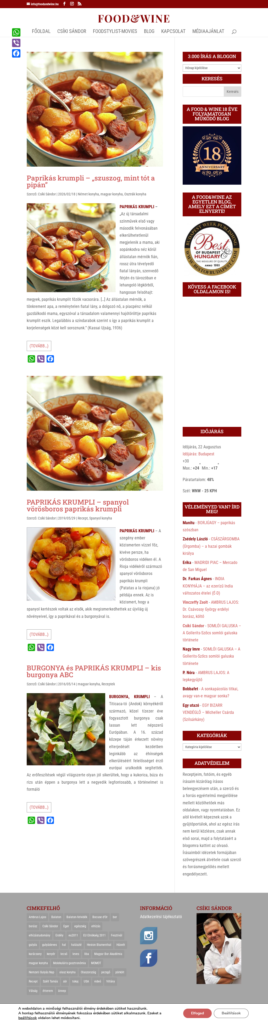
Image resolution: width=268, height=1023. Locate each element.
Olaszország (88, 972)
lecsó (63, 954)
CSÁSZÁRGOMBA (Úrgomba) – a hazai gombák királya (211, 546)
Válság (33, 991)
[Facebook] (16, 53)
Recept (83, 518)
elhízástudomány (39, 935)
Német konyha (88, 194)
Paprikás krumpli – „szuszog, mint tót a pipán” (91, 181)
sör (65, 981)
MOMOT (96, 963)
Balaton (56, 917)
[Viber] (16, 43)
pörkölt (119, 972)
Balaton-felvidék (76, 917)
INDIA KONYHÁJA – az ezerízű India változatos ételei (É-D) (208, 585)
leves (75, 954)
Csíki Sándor (47, 194)
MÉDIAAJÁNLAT (208, 32)
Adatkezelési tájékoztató (161, 916)
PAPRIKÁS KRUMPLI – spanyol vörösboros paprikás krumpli (78, 505)
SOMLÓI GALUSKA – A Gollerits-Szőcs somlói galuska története (212, 632)
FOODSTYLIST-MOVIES (115, 32)
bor (115, 917)
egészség (80, 926)
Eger (66, 926)
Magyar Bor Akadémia (108, 954)
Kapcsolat (173, 32)
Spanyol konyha (100, 518)
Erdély (59, 935)
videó (97, 981)
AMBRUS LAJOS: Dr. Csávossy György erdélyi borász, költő (211, 609)
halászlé (76, 945)
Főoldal (41, 32)
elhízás (95, 926)
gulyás (33, 945)
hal (64, 945)
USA (86, 981)
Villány (110, 981)
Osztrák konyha (135, 194)
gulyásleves (49, 945)
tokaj (75, 981)
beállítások (27, 1018)
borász (33, 926)
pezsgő (105, 972)
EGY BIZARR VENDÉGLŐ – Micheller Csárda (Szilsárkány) (208, 712)
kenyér (51, 954)
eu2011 (73, 935)
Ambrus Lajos (37, 917)
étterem (48, 991)
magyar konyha (111, 194)
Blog (149, 32)
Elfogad (197, 1013)
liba (86, 954)
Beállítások (231, 1013)
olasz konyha (67, 972)
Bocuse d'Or (100, 917)
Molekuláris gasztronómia (69, 963)
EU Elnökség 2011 (94, 935)
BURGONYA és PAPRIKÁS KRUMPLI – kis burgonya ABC (94, 671)
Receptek (108, 684)
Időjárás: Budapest (198, 453)
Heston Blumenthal (99, 945)
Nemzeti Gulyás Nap (41, 972)
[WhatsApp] (16, 32)
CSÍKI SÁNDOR (71, 32)
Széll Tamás (50, 981)
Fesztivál (116, 935)
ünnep (62, 991)
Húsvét (120, 945)
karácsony (35, 954)
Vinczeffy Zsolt (195, 602)
